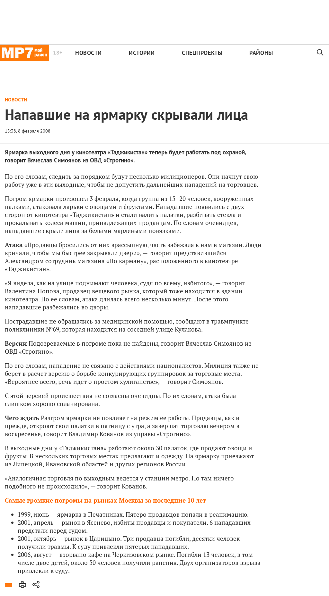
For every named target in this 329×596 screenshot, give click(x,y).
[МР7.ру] (24, 53)
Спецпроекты (202, 52)
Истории (142, 52)
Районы (261, 52)
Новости (88, 52)
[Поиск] (320, 53)
